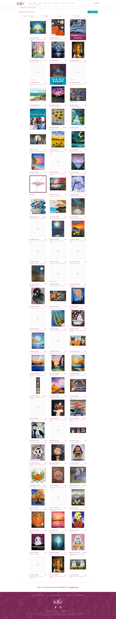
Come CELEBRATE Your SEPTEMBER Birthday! (77, 308)
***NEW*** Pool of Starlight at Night (76, 218)
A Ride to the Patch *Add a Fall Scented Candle (77, 420)
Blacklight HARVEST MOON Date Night (57, 442)
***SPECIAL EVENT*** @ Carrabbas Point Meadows (37, 376)
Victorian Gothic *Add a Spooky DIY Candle (38, 442)
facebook (56, 607)
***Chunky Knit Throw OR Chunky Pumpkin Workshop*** (78, 286)
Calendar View (93, 11)
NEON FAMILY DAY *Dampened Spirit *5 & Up (58, 264)
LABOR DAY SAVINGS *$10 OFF (56, 106)
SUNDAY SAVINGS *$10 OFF (35, 106)
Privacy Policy (52, 611)
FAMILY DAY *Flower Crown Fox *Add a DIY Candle (58, 420)
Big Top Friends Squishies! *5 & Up (76, 442)
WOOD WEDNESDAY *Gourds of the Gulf (37, 218)
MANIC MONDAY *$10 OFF (55, 464)
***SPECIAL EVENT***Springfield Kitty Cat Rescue (37, 465)
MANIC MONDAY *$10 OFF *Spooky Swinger (58, 554)
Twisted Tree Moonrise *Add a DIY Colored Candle (38, 510)
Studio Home (32, 3)
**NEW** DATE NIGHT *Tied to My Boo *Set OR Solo (78, 577)
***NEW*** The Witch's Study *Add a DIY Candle (77, 398)
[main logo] (20, 1)
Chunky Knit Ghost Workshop (35, 554)
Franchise (71, 3)
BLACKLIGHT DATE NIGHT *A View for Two (37, 263)
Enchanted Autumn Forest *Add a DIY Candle (37, 532)
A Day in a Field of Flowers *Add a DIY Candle (57, 152)
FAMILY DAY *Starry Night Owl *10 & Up (37, 330)
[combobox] (36, 16)
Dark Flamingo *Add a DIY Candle (36, 308)
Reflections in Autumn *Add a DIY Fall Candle (57, 532)
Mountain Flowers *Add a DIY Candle (77, 509)
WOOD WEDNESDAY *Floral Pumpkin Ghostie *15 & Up (77, 555)
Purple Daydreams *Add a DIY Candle (77, 196)
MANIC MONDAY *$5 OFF (54, 375)
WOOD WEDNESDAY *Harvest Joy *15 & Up (38, 487)
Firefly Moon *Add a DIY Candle (76, 151)
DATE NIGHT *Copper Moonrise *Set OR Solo (37, 152)
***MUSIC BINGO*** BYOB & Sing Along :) (57, 218)
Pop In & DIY (56, 3)
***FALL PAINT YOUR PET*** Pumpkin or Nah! (78, 352)
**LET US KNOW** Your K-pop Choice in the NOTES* (38, 85)
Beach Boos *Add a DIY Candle (36, 173)
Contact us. (74, 587)
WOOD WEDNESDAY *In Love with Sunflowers (56, 129)
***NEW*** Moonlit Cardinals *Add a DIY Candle (57, 241)
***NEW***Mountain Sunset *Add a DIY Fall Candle (78, 241)
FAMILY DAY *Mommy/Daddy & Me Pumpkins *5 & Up (56, 510)
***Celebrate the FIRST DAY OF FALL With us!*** (78, 376)
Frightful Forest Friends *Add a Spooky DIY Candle (58, 577)
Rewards (96, 3)
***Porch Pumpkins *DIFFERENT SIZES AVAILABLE (37, 398)
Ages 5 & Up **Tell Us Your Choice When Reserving (57, 174)
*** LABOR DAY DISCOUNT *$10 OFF (56, 196)
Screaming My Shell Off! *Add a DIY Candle (58, 330)
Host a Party (48, 3)
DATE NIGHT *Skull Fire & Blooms (56, 308)
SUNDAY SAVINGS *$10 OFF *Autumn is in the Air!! (77, 174)
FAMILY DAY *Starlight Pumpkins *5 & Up (57, 39)
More (63, 3)
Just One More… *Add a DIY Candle (76, 464)
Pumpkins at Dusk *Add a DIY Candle (57, 397)
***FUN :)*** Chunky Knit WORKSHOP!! (77, 84)
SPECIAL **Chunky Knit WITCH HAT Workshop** (36, 577)
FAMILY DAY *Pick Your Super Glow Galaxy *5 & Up (58, 353)
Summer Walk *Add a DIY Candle (76, 129)
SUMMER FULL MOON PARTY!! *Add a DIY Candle (37, 40)
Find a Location (38, 595)
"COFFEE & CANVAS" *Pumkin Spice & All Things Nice (57, 487)
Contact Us (65, 611)
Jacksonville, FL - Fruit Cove (34, 4)
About (68, 595)
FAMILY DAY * (72, 531)
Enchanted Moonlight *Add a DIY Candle (37, 352)
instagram (61, 607)
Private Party (55, 595)
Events (40, 3)
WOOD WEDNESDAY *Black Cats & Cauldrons (76, 487)
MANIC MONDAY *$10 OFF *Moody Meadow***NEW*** (36, 286)
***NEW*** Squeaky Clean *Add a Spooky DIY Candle (77, 331)
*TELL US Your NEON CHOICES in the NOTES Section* (38, 241)
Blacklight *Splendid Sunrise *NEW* (56, 285)
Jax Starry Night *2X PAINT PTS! (75, 106)
